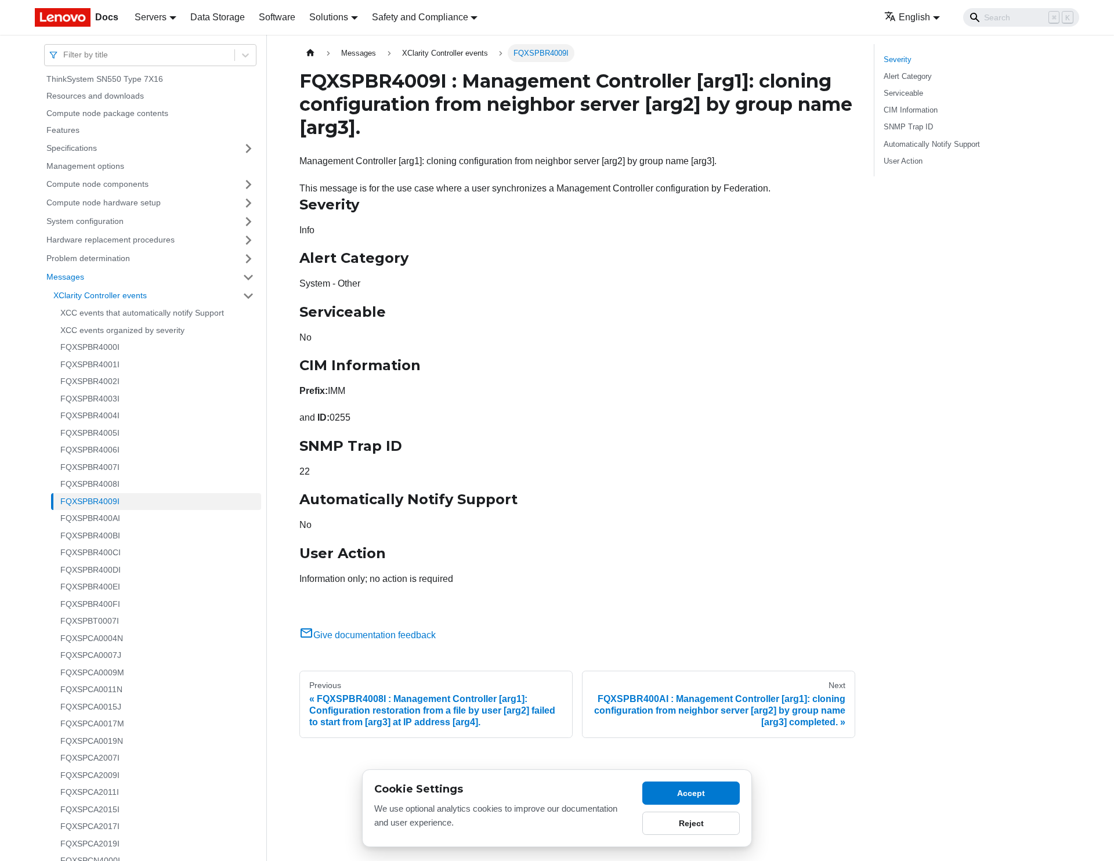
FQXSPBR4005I (90, 432)
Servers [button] (151, 17)
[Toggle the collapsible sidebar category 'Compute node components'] (248, 184)
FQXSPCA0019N (91, 741)
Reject (691, 823)
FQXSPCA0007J (90, 655)
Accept (691, 793)
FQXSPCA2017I (90, 826)
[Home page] (310, 53)
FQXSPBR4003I (90, 398)
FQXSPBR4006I (90, 450)
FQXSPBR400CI (90, 553)
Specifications (71, 148)
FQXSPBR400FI (90, 604)
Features (62, 130)
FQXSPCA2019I (90, 843)
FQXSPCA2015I (90, 809)
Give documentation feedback (374, 635)
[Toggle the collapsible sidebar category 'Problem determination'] (248, 258)
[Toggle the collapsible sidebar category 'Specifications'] (248, 148)
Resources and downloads (95, 96)
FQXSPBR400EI (90, 587)
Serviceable (903, 93)
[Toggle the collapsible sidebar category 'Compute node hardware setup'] (248, 203)
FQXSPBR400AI (90, 518)
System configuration (85, 221)
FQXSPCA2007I (90, 758)
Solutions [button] (328, 17)
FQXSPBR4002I (90, 381)
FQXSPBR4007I (90, 467)
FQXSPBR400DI (90, 569)
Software (277, 17)
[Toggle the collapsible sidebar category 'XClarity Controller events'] (248, 296)
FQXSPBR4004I (90, 416)
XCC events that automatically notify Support (142, 313)
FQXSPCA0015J (90, 706)
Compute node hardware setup (103, 202)
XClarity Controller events (100, 295)
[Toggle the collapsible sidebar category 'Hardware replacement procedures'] (248, 240)
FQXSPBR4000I (90, 347)
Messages (65, 276)
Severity (898, 59)
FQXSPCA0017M (92, 724)
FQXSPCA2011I (89, 792)
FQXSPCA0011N (91, 689)
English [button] (914, 17)
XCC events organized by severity (122, 330)
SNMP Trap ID (908, 126)
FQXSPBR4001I (90, 364)
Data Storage (217, 17)
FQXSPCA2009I (90, 775)
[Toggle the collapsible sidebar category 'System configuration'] (248, 221)
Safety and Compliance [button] (420, 17)
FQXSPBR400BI (90, 535)
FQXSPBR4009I (90, 501)
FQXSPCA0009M (92, 672)
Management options (85, 166)
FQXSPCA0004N (91, 638)
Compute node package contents (107, 113)
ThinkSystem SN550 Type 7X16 (104, 79)
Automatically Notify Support (932, 144)
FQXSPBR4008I (90, 484)
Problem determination (88, 258)
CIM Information (911, 110)
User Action (903, 161)
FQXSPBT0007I (89, 621)
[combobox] (64, 55)
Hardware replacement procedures (110, 239)
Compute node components (97, 184)
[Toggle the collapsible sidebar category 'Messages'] (248, 277)
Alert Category (908, 76)
